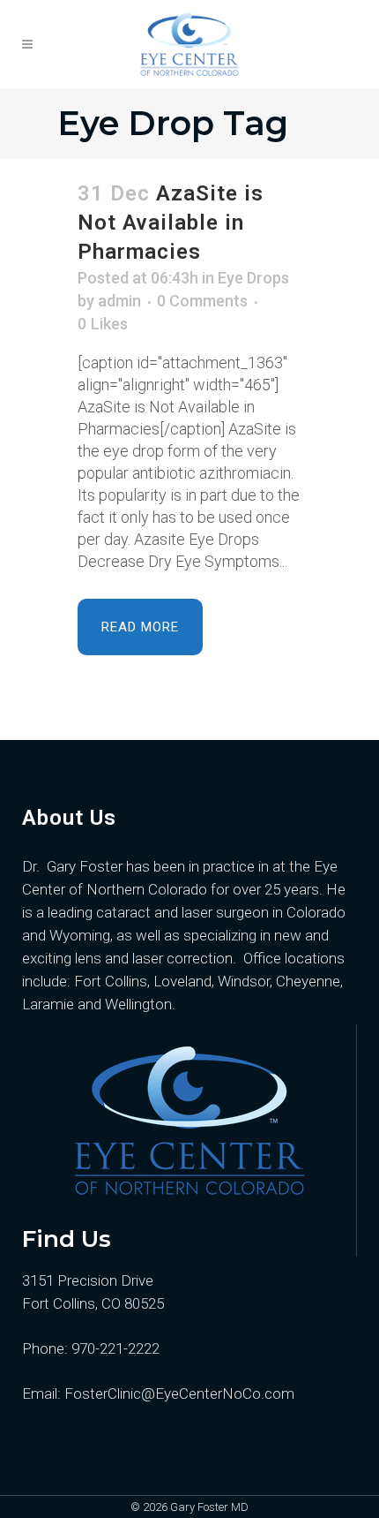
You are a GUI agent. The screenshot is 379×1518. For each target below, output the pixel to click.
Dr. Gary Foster (72, 866)
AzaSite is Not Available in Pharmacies (171, 222)
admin (119, 300)
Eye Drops (253, 277)
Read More (140, 627)
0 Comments (202, 300)
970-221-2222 (115, 1348)
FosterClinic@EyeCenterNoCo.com (177, 1393)
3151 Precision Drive (87, 1280)
